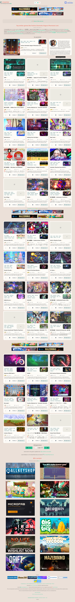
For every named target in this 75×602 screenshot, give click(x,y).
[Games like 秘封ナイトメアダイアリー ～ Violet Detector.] (56, 411)
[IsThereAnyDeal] (12, 577)
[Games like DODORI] (32, 308)
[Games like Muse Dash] (56, 115)
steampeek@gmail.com (46, 219)
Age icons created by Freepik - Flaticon (48, 583)
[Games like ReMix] (32, 205)
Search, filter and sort (38, 21)
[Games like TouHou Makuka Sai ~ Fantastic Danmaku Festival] (32, 115)
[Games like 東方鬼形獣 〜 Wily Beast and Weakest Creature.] (9, 175)
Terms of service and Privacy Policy (37, 594)
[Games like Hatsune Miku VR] (9, 248)
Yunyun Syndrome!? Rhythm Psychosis (13, 31)
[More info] (25, 53)
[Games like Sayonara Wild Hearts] (9, 381)
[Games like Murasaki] (9, 411)
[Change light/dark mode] (35, 3)
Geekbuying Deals (39, 583)
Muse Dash (66, 29)
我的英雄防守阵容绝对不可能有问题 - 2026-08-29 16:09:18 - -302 (37, 597)
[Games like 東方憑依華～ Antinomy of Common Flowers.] (56, 205)
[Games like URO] (9, 85)
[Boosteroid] (42, 577)
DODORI (34, 31)
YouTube (33, 53)
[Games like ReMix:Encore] (9, 308)
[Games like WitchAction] (9, 145)
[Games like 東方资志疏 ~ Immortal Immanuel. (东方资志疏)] (56, 338)
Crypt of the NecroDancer (19, 30)
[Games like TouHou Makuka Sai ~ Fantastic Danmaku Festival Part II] (32, 411)
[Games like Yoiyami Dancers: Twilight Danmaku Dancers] (32, 175)
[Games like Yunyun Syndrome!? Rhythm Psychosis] (9, 338)
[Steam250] (22, 577)
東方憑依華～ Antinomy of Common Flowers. (59, 32)
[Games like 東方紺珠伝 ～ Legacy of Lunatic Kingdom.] (32, 85)
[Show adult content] (38, 3)
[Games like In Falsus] (56, 278)
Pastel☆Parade (52, 31)
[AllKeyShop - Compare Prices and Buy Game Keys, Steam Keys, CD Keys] (32, 577)
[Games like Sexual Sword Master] (56, 441)
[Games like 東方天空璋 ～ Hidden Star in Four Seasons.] (9, 115)
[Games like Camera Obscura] (9, 441)
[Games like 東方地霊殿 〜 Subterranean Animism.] (32, 248)
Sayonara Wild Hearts (41, 30)
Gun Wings (38, 32)
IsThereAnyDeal (35, 585)
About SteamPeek (37, 592)
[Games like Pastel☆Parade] (9, 278)
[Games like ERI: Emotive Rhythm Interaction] (56, 381)
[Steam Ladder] (63, 577)
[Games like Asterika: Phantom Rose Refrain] (56, 175)
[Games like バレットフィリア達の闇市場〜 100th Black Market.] (32, 441)
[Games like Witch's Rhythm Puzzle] (56, 248)
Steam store (42, 53)
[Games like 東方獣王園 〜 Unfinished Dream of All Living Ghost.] (56, 308)
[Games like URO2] (56, 85)
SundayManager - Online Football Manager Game (28, 583)
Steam (32, 585)
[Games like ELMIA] (32, 381)
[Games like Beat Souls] (56, 145)
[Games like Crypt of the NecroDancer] (32, 278)
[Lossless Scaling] (37, 581)
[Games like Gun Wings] (9, 205)
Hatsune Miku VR (20, 33)
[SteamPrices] (52, 577)
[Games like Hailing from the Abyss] (32, 145)
